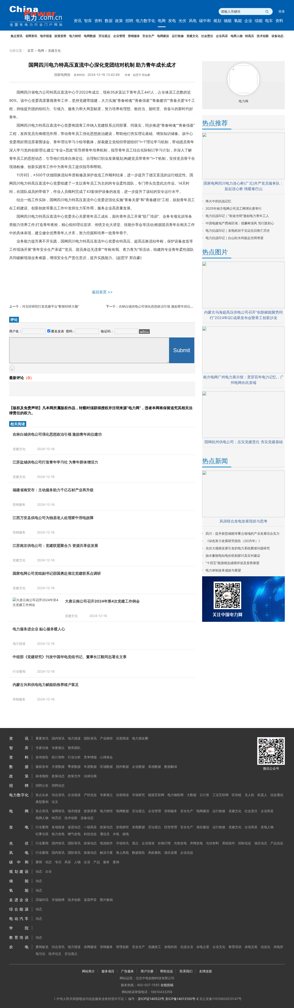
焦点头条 (42, 795)
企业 (248, 20)
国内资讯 (58, 738)
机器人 (262, 795)
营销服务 (134, 36)
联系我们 (186, 971)
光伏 (182, 20)
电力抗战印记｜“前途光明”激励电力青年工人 (237, 216)
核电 (125, 834)
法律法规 (90, 776)
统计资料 (58, 757)
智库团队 (74, 748)
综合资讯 (58, 795)
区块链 (236, 795)
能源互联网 (156, 795)
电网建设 (163, 36)
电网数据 (90, 36)
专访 (58, 862)
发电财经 (122, 827)
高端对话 (42, 900)
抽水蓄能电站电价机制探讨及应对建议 (233, 555)
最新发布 (42, 766)
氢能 (238, 20)
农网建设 (90, 947)
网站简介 (88, 971)
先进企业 (186, 947)
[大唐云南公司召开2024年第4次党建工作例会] (36, 605)
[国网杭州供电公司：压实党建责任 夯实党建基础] (243, 437)
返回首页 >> (102, 292)
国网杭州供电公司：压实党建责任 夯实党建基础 (243, 442)
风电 (193, 20)
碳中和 (205, 20)
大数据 (191, 795)
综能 (259, 20)
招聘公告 (42, 785)
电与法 (40, 954)
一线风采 (90, 827)
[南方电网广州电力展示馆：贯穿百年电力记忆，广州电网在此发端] (243, 372)
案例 (116, 862)
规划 (217, 20)
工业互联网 (220, 795)
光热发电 (180, 843)
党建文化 (192, 36)
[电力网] (39, 16)
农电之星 (202, 947)
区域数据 (106, 766)
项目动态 (260, 843)
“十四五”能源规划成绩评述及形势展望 (232, 563)
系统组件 (228, 843)
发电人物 (267, 827)
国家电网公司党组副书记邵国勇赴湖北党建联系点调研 (57, 573)
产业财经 (106, 738)
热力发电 (58, 834)
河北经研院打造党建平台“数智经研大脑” (50, 306)
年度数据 (90, 766)
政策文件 (74, 776)
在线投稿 (167, 985)
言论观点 (104, 36)
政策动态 (58, 776)
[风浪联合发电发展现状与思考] (243, 516)
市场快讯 (122, 843)
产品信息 (276, 843)
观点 (135, 843)
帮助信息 (166, 971)
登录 (281, 11)
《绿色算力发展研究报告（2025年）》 (234, 541)
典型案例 (42, 802)
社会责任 (207, 36)
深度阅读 (122, 738)
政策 (119, 20)
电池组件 (106, 843)
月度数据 (58, 766)
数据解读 (170, 766)
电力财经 (75, 36)
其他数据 (154, 766)
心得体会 (106, 757)
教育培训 (18, 937)
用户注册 (147, 971)
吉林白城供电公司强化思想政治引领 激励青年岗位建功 (158, 306)
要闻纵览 (42, 947)
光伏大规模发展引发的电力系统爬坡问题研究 (238, 548)
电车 (269, 20)
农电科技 (170, 947)
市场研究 (138, 795)
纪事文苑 (42, 834)
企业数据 (138, 766)
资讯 (78, 20)
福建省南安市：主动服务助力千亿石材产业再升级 (53, 490)
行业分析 (74, 757)
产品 (96, 862)
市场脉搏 (58, 900)
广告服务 (127, 971)
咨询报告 (42, 757)
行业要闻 (19, 671)
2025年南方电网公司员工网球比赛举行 (234, 208)
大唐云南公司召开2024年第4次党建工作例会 (102, 601)
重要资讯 (42, 738)
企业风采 (222, 36)
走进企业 (18, 899)
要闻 (39, 862)
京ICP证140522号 (151, 999)
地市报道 (46, 36)
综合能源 (18, 909)
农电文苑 (251, 947)
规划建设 (18, 871)
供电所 (278, 947)
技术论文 (54, 954)
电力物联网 (175, 795)
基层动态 (74, 827)
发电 (172, 20)
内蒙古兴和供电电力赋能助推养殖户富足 (46, 684)
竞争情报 (90, 757)
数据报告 (138, 852)
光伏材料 (212, 843)
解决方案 (106, 852)
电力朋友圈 (140, 738)
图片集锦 (106, 900)
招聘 (129, 20)
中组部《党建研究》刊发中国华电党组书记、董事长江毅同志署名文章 (70, 656)
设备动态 (277, 36)
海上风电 (122, 852)
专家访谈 (42, 748)
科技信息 (90, 834)
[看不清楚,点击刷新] (144, 331)
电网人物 (237, 36)
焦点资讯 (17, 36)
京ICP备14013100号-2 (181, 999)
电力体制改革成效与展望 (223, 570)
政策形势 (60, 36)
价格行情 (164, 843)
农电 (18, 947)
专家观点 (58, 748)
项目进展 (170, 852)
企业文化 (218, 947)
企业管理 (119, 36)
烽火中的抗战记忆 (218, 201)
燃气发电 (74, 834)
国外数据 (122, 766)
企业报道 (74, 795)
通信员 (105, 834)
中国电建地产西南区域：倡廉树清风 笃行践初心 (240, 223)
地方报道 (19, 643)
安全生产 (148, 36)
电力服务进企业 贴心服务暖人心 (39, 629)
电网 (162, 20)
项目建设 (202, 827)
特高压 (249, 36)
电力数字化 (145, 20)
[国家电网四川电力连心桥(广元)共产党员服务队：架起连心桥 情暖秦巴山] (243, 178)
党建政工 (154, 947)
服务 (106, 862)
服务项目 (108, 971)
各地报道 (58, 827)
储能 (228, 20)
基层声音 (90, 900)
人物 (77, 862)
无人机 (249, 795)
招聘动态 (58, 785)
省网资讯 (31, 36)
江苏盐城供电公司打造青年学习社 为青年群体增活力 (55, 462)
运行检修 (178, 36)
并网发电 (196, 843)
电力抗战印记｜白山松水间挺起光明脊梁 (234, 238)
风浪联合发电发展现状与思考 (243, 521)
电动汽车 (18, 918)
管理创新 (122, 947)
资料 (98, 20)
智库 (88, 20)
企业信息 (186, 852)
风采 (68, 862)
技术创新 (263, 36)
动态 (48, 862)
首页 (30, 50)
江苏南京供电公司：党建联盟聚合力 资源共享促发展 (55, 545)
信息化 (265, 947)
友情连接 (205, 971)
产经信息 (90, 795)
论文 (55, 802)
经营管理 (170, 827)
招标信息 (244, 843)
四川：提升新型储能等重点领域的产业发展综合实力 (243, 533)
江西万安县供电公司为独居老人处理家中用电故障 (53, 517)
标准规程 (42, 776)
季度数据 (74, 766)
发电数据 (138, 827)
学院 (18, 928)
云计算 (204, 795)
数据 (109, 20)
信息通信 (276, 795)
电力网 (243, 101)
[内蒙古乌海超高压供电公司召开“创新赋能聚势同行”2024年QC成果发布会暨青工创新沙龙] (243, 307)
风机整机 (154, 852)
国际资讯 (90, 738)
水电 (116, 834)
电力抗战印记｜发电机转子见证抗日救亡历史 (238, 230)
